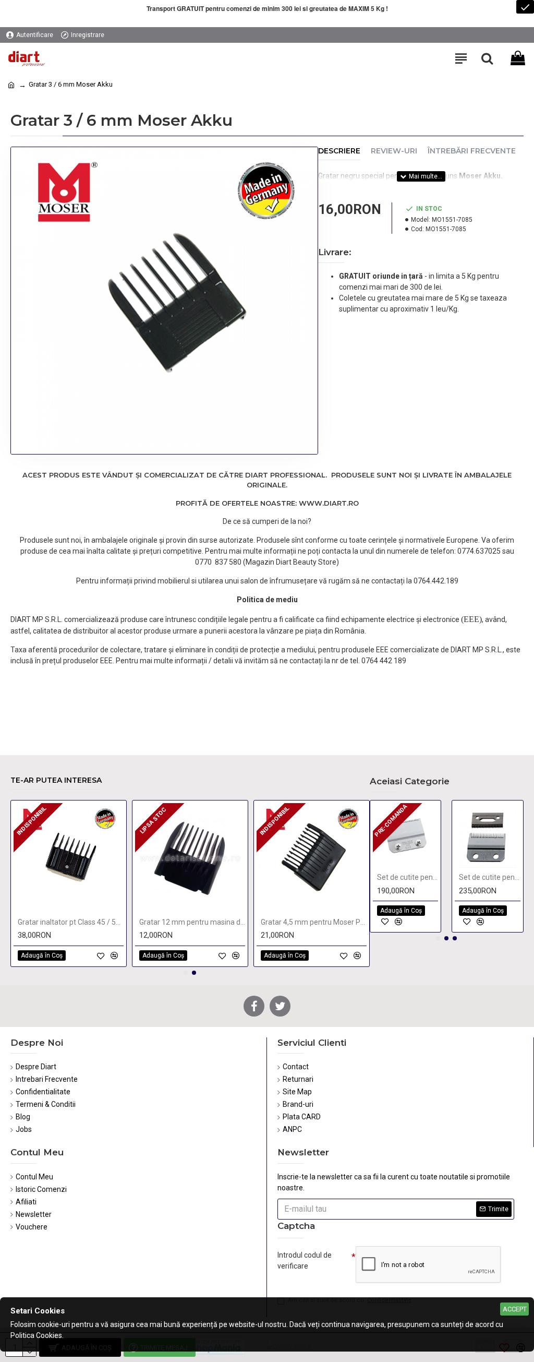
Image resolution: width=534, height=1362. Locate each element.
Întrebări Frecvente (472, 151)
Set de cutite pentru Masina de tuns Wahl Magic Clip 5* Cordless (489, 877)
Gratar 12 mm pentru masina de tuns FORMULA (192, 922)
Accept (515, 1309)
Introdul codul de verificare (304, 1260)
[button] (186, 973)
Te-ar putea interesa (56, 780)
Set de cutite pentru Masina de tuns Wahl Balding (408, 877)
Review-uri (394, 151)
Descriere (339, 151)
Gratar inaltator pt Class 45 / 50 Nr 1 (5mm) (71, 922)
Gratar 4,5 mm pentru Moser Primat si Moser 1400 (314, 922)
